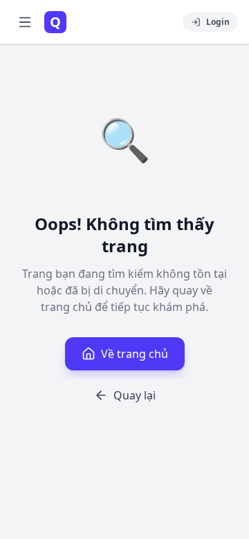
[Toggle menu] (25, 22)
